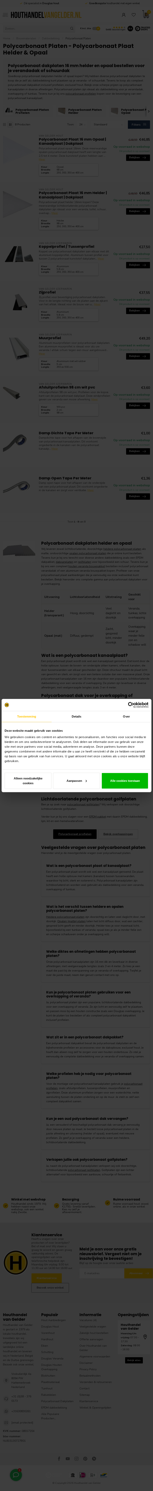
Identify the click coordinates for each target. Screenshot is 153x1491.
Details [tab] (76, 716)
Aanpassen (74, 780)
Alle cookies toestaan (125, 780)
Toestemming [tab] (26, 716)
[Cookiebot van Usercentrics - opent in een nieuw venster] (131, 705)
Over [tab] (126, 716)
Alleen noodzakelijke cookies (28, 780)
